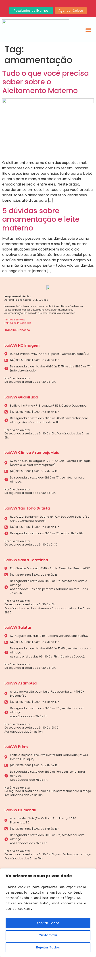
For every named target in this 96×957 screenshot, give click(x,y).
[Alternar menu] (88, 29)
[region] (48, 912)
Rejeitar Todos (48, 947)
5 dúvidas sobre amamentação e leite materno (40, 219)
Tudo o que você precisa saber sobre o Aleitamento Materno (45, 82)
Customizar (48, 935)
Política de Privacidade (17, 323)
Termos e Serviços (14, 319)
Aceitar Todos (48, 923)
